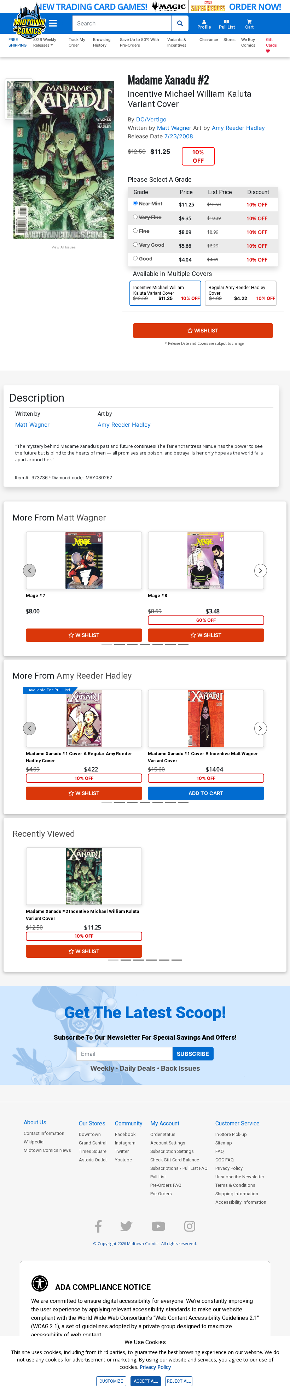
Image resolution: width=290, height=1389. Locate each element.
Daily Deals (138, 1068)
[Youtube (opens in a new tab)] (158, 1229)
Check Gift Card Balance (174, 1159)
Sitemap (223, 1143)
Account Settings (167, 1143)
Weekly (102, 1068)
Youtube (123, 1159)
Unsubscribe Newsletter (239, 1176)
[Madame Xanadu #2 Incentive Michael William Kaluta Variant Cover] (84, 876)
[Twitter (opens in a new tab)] (126, 1229)
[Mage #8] (206, 560)
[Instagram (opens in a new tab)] (190, 1229)
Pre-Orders (161, 1193)
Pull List (158, 1176)
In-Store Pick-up (231, 1134)
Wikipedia (34, 1141)
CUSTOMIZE (111, 1381)
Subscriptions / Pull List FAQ (179, 1168)
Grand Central (92, 1143)
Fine (144, 231)
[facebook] (98, 1229)
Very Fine (150, 217)
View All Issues (64, 247)
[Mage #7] (84, 560)
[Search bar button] (180, 23)
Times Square (92, 1151)
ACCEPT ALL (146, 1381)
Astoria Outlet (93, 1159)
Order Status (162, 1134)
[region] (29, 570)
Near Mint (150, 203)
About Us (35, 1122)
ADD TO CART (206, 793)
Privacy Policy (229, 1168)
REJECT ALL (179, 1381)
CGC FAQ (224, 1159)
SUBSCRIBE (193, 1053)
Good (145, 258)
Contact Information (44, 1133)
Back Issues (180, 1068)
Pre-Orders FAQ (165, 1185)
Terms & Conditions (235, 1185)
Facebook (125, 1134)
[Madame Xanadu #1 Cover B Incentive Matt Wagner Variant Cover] (206, 718)
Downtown (90, 1134)
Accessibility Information (240, 1202)
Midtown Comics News (47, 1150)
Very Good (151, 245)
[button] (53, 23)
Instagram (125, 1143)
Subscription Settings (172, 1151)
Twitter (122, 1151)
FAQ (219, 1151)
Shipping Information (236, 1193)
